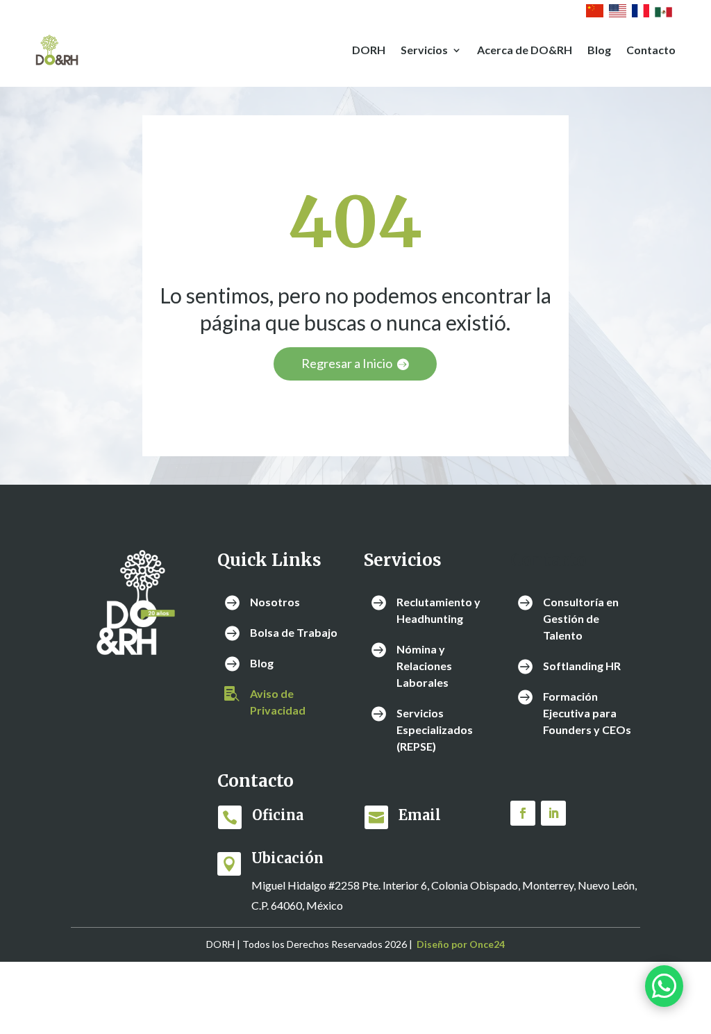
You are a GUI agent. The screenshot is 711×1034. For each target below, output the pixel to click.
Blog (599, 49)
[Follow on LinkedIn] (553, 813)
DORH (368, 49)
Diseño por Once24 (461, 944)
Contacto (651, 49)
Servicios (424, 49)
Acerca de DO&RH (524, 49)
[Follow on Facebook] (522, 813)
